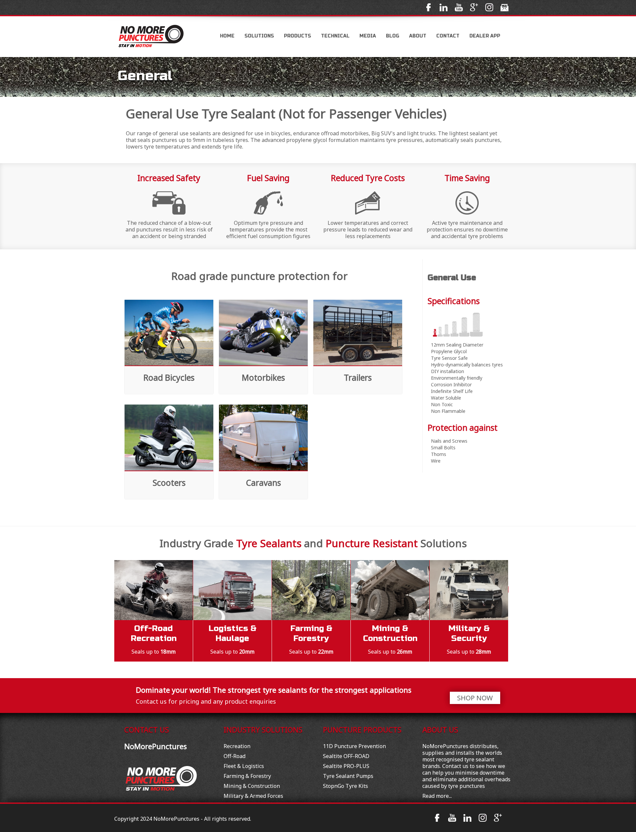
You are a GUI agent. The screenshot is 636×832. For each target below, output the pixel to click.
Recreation (237, 746)
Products (297, 36)
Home (227, 36)
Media (367, 36)
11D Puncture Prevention (354, 746)
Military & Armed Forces (253, 796)
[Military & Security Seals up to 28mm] (469, 589)
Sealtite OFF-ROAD (346, 756)
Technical (335, 36)
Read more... (437, 796)
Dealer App (484, 36)
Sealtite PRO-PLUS (346, 766)
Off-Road (234, 756)
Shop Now (475, 697)
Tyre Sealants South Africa (157, 36)
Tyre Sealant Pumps (348, 776)
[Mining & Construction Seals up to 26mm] (390, 589)
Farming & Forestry (247, 776)
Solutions (259, 36)
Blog (392, 36)
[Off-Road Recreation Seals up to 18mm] (153, 589)
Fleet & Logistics (244, 766)
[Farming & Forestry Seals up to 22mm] (311, 589)
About (417, 36)
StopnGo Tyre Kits (345, 786)
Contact (447, 36)
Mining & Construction (252, 786)
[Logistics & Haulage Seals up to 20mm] (232, 589)
